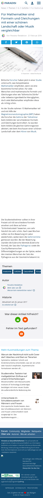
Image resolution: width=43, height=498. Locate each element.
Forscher (14, 80)
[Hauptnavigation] (39, 3)
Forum (4, 431)
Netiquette (36, 431)
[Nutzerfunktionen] (32, 3)
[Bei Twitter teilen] (16, 42)
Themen (11, 8)
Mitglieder (25, 431)
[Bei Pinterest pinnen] (26, 42)
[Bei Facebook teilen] (6, 42)
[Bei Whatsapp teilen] (37, 42)
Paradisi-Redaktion (14, 285)
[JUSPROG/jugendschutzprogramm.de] (10, 475)
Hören (24, 131)
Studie (39, 80)
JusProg (21, 481)
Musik (33, 131)
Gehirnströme (34, 237)
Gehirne (19, 117)
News (3, 8)
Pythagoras (26, 245)
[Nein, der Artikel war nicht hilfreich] (25, 319)
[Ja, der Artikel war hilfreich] (18, 319)
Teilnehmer (32, 117)
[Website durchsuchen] (26, 3)
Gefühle (25, 8)
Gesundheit (28, 271)
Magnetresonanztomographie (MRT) (17, 114)
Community (14, 431)
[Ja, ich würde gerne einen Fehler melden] (21, 334)
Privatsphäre (32, 488)
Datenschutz (20, 488)
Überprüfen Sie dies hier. (31, 468)
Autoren (15, 434)
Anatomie (7, 271)
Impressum (9, 488)
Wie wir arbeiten (27, 434)
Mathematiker (7, 86)
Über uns (5, 434)
